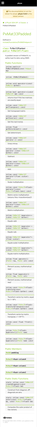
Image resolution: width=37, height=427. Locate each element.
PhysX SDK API (12, 23)
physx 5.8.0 (22, 14)
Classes (23, 23)
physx (19, 3)
